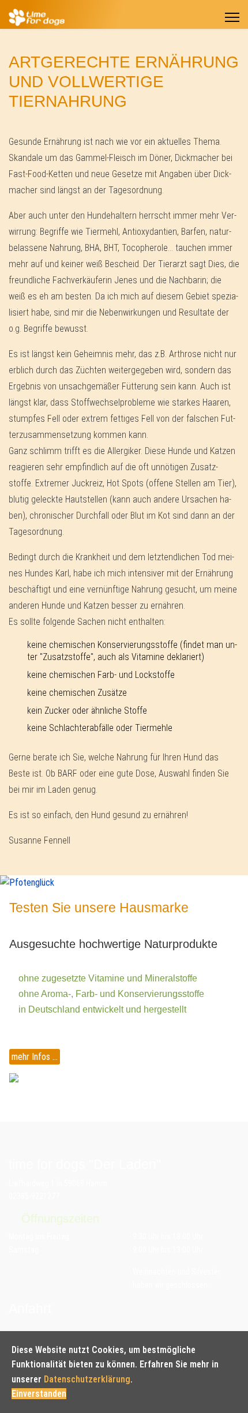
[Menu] (232, 17)
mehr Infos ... (35, 1056)
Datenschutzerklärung (87, 1379)
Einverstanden (39, 1393)
